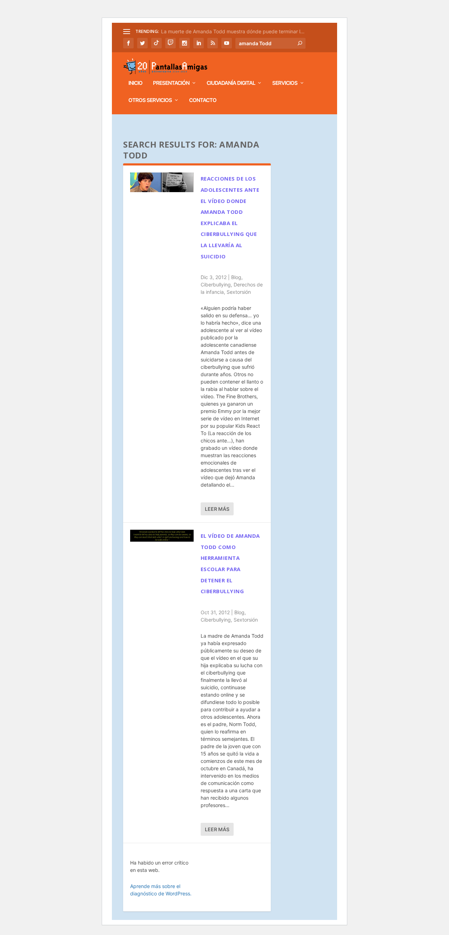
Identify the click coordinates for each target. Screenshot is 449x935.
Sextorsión (239, 292)
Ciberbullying (216, 284)
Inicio (135, 83)
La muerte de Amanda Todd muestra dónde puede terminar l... (232, 31)
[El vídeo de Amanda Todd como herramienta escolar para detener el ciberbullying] (162, 536)
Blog (236, 277)
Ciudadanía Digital (231, 83)
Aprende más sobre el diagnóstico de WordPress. (161, 889)
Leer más (217, 509)
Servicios (284, 83)
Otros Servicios (150, 100)
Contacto (202, 100)
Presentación (171, 83)
